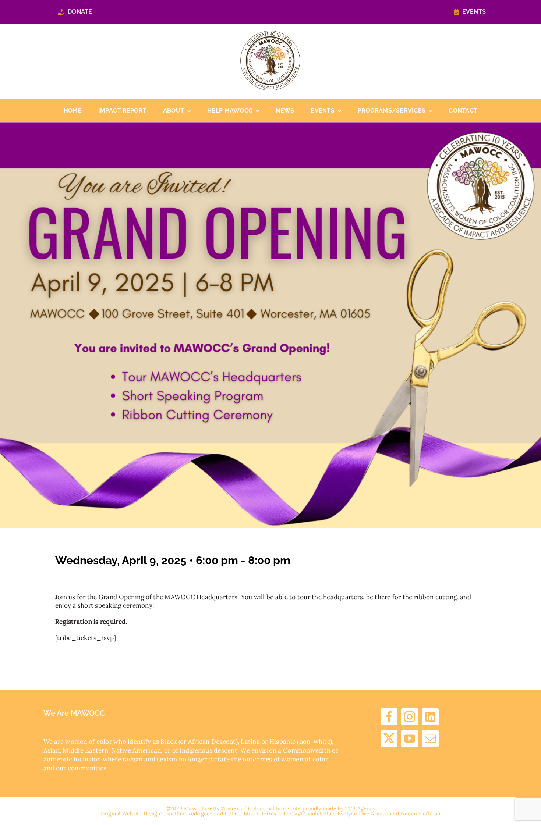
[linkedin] (430, 716)
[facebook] (389, 716)
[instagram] (409, 716)
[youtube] (409, 738)
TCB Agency (360, 808)
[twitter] (389, 738)
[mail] (430, 738)
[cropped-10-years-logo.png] (270, 34)
